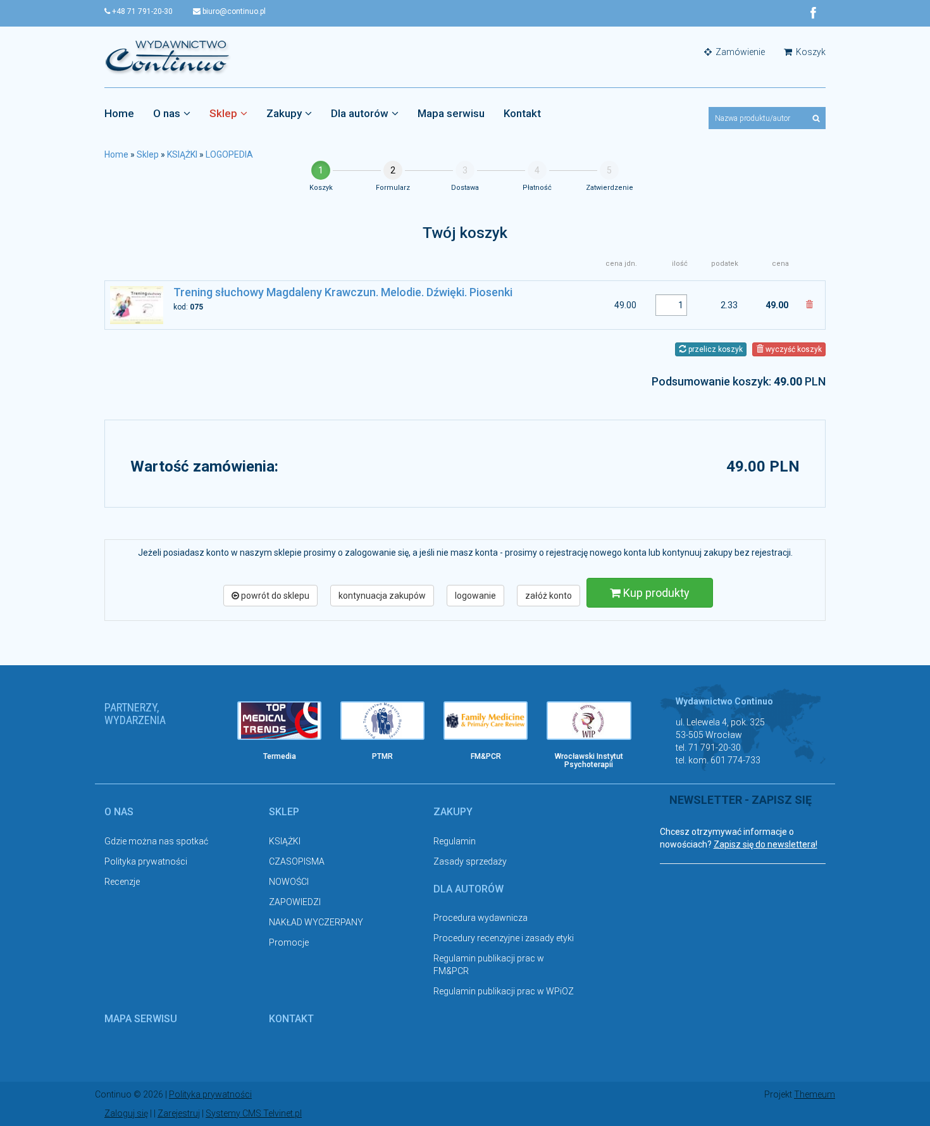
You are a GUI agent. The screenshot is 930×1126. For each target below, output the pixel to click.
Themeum (814, 1094)
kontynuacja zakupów (382, 596)
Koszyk (810, 52)
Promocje (289, 942)
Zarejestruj (179, 1113)
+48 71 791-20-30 (141, 11)
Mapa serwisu (451, 113)
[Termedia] (279, 720)
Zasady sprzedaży (470, 861)
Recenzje (122, 882)
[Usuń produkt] (809, 305)
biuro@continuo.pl (233, 11)
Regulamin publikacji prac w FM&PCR (488, 964)
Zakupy (284, 113)
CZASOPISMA (297, 861)
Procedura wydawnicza (480, 918)
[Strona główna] (167, 56)
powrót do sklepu (274, 596)
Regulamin (454, 841)
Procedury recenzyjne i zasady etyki (503, 938)
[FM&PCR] (485, 720)
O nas (166, 113)
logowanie (475, 596)
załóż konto (548, 596)
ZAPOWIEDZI (295, 902)
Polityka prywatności (145, 861)
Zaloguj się (126, 1113)
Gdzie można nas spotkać (156, 841)
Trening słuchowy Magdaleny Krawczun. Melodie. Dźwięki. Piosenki (342, 292)
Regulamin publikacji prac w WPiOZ (503, 991)
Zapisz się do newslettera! (765, 844)
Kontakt (522, 113)
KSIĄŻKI (182, 154)
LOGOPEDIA (229, 154)
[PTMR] (382, 720)
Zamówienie (739, 52)
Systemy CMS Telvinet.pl (254, 1113)
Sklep (223, 113)
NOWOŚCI (289, 882)
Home (119, 113)
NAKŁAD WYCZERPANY (316, 922)
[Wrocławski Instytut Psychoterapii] (589, 720)
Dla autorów (359, 113)
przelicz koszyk (714, 349)
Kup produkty (655, 592)
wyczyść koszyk (793, 349)
